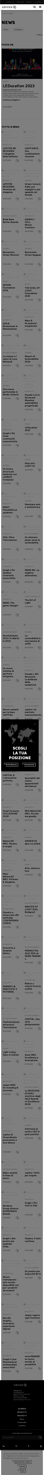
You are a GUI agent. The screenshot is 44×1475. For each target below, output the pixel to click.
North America (11, 765)
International (29, 765)
